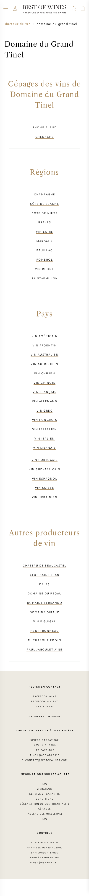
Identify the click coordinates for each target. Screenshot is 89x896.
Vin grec (45, 410)
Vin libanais (44, 447)
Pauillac (44, 250)
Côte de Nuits (44, 213)
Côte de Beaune (44, 203)
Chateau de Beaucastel (44, 565)
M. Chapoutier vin (44, 640)
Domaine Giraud (44, 612)
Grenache (44, 136)
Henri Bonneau (44, 630)
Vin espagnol (44, 478)
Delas (44, 584)
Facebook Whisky (44, 701)
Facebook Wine (44, 696)
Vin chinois (44, 382)
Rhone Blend (44, 127)
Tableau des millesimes (44, 813)
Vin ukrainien (45, 497)
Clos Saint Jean (45, 575)
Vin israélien (44, 429)
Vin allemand (44, 401)
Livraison (44, 788)
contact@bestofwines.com (46, 760)
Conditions (44, 798)
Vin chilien (44, 373)
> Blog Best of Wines (44, 716)
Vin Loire (44, 231)
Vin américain (44, 336)
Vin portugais (44, 459)
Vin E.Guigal (44, 621)
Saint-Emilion (44, 278)
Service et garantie (44, 793)
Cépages (44, 808)
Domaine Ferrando (44, 603)
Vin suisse (44, 487)
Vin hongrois (44, 419)
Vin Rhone (44, 269)
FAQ (44, 783)
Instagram (44, 706)
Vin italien (44, 438)
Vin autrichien (44, 364)
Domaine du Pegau (44, 593)
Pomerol (44, 259)
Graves (44, 222)
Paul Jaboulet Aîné (44, 649)
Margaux (44, 241)
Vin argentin (44, 345)
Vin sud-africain (44, 469)
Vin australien (44, 354)
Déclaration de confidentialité (44, 803)
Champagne (44, 194)
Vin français (44, 392)
